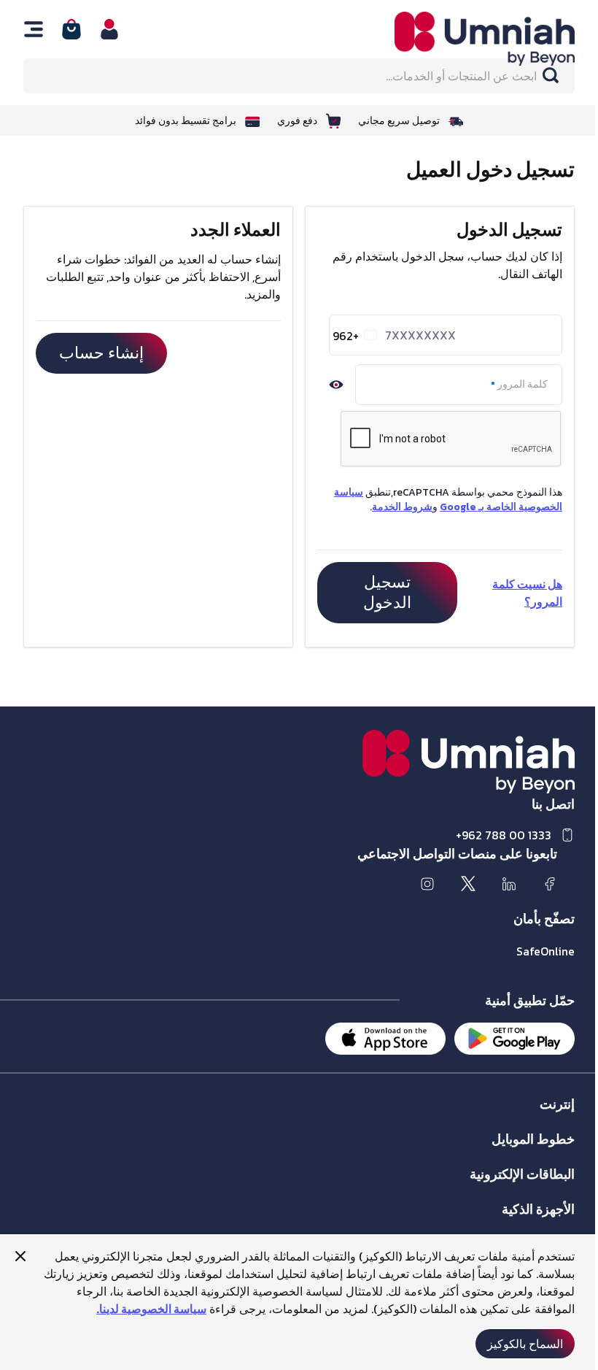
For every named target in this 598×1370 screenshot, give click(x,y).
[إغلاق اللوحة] (20, 1256)
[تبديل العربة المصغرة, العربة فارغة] (71, 29)
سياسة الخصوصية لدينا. (151, 1308)
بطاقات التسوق (542, 1188)
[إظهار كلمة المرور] (336, 385)
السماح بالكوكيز (525, 1343)
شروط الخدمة (402, 507)
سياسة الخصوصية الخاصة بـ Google (448, 500)
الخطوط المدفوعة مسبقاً (523, 1153)
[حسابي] (109, 29)
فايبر (565, 1118)
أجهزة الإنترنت (544, 1223)
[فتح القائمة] (33, 29)
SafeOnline (545, 951)
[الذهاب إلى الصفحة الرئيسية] (468, 39)
